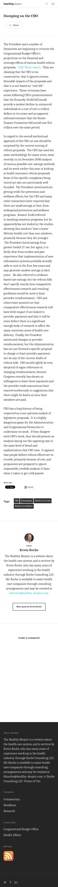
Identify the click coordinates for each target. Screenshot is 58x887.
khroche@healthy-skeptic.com (28, 593)
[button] (53, 3)
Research (9, 811)
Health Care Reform (24, 506)
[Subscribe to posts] (8, 862)
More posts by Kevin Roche (29, 606)
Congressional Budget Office (21, 829)
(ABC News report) (29, 67)
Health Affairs (12, 835)
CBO (16, 500)
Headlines (10, 805)
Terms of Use (32, 781)
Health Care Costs (42, 500)
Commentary (12, 799)
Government (26, 500)
